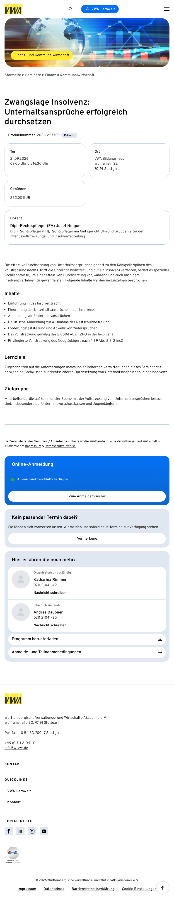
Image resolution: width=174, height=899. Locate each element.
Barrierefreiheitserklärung (93, 889)
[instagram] (32, 831)
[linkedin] (20, 831)
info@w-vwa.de (16, 748)
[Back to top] (162, 887)
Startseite (13, 75)
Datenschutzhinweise (60, 446)
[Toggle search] (70, 9)
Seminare (33, 75)
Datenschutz (54, 889)
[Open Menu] (166, 9)
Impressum (33, 446)
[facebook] (9, 831)
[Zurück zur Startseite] (13, 9)
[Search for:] (70, 9)
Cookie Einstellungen (139, 889)
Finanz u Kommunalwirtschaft (69, 75)
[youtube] (44, 831)
